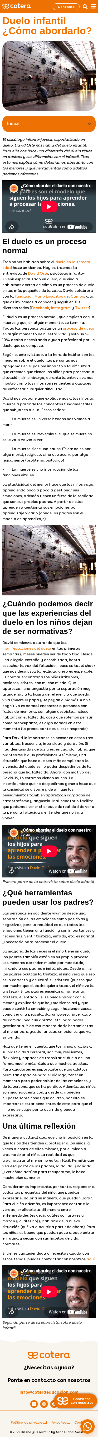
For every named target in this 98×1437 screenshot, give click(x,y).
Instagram (61, 307)
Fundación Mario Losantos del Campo (49, 296)
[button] (85, 6)
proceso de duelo (78, 328)
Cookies (80, 1422)
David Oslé (38, 273)
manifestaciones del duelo (26, 648)
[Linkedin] (34, 1404)
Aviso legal (61, 1422)
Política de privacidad (29, 1422)
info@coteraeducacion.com (49, 1392)
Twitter (82, 307)
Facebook (40, 307)
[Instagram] (44, 1404)
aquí (91, 1259)
